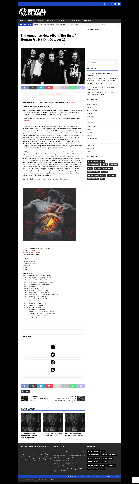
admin (37, 45)
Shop (81, 476)
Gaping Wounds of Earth (31, 252)
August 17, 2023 (27, 45)
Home (22, 21)
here (64, 114)
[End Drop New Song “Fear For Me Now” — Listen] (53, 422)
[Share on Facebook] (25, 87)
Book (89, 107)
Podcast (89, 135)
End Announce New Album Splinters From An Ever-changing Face (30, 436)
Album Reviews (92, 104)
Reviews (50, 21)
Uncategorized (91, 148)
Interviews (62, 21)
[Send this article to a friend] (57, 87)
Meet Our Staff (72, 476)
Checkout (96, 476)
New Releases (91, 126)
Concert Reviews (92, 110)
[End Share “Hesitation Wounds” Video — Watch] (75, 422)
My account (106, 476)
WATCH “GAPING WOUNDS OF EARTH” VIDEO (52, 94)
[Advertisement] (87, 12)
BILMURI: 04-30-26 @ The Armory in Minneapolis (102, 84)
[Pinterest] (119, 4)
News (30, 21)
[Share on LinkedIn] (41, 87)
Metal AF (90, 123)
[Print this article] (65, 87)
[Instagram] (104, 4)
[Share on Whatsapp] (73, 87)
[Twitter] (111, 4)
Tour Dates (76, 21)
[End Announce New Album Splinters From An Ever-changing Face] (31, 422)
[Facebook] (107, 4)
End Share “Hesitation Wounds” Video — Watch (74, 435)
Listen (89, 120)
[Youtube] (115, 4)
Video (89, 151)
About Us (87, 21)
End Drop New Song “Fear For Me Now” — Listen (52, 435)
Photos (40, 21)
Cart (88, 476)
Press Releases (49, 45)
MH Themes (54, 480)
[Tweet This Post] (33, 87)
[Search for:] (108, 24)
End (27, 391)
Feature (89, 113)
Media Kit (116, 476)
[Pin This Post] (49, 87)
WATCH (72, 102)
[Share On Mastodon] (81, 87)
